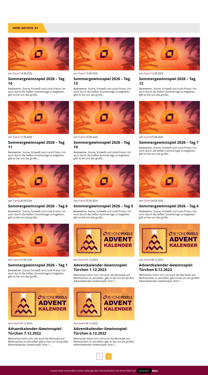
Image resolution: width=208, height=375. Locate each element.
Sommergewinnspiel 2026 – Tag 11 (36, 144)
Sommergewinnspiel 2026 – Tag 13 (102, 81)
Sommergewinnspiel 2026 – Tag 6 (38, 205)
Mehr (155, 370)
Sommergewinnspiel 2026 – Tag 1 (38, 264)
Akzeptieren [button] (144, 370)
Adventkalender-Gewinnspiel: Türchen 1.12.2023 (100, 267)
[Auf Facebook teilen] (64, 66)
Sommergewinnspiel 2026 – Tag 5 (103, 205)
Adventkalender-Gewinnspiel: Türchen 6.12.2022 (100, 331)
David (16, 73)
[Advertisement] (169, 308)
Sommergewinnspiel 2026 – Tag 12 (167, 81)
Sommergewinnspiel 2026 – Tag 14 (36, 81)
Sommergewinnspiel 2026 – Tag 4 (169, 205)
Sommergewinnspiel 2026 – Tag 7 (169, 142)
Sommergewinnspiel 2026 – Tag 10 (102, 144)
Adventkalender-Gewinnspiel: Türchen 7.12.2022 (35, 331)
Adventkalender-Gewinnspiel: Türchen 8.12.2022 (166, 267)
